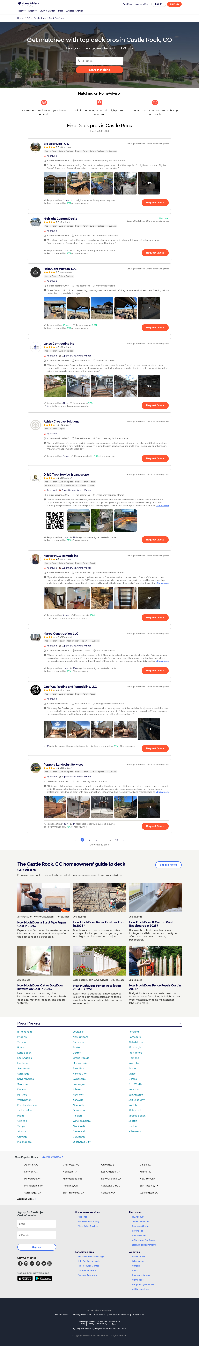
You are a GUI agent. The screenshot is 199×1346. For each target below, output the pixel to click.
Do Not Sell (102, 1323)
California (91, 1323)
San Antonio (135, 1094)
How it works (138, 1256)
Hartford (22, 1094)
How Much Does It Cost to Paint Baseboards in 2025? (151, 923)
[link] (99, 147)
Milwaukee (134, 1131)
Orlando (22, 1120)
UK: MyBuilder (138, 1314)
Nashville (133, 1063)
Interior (21, 10)
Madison (133, 1126)
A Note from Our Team (143, 1240)
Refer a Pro (137, 1231)
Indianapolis (24, 1141)
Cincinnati (79, 1126)
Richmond (134, 1110)
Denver (21, 1089)
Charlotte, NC (71, 1164)
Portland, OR (70, 1185)
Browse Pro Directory (89, 1221)
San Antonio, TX (149, 1185)
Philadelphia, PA (33, 1185)
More (60, 10)
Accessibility (114, 1323)
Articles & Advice (74, 10)
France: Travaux (62, 1314)
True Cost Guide (140, 1221)
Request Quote (155, 202)
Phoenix (22, 1037)
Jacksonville (24, 1110)
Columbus (79, 1136)
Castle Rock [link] (40, 18)
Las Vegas (79, 1084)
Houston (133, 1089)
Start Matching (99, 70)
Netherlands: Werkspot (119, 1314)
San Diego (23, 1073)
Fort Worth (135, 1084)
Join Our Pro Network (89, 1261)
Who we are (138, 1261)
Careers (136, 1265)
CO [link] (28, 18)
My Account (138, 1217)
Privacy (82, 1323)
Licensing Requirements (144, 1245)
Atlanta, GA (31, 1164)
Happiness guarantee (143, 1284)
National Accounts (87, 1275)
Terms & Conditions (117, 1328)
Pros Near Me (139, 1235)
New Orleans (80, 1037)
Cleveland (79, 1131)
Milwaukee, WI (32, 1178)
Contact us (137, 1279)
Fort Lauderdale (27, 1105)
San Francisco (25, 1079)
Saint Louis (79, 1079)
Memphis (133, 1058)
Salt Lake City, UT (111, 1185)
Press (135, 1270)
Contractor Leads (87, 1270)
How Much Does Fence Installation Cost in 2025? (97, 987)
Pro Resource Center (88, 1265)
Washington (24, 1099)
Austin (132, 1068)
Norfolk (132, 1105)
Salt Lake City (136, 1099)
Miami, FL (145, 1171)
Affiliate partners (140, 1289)
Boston (77, 1047)
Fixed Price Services (88, 1226)
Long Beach (24, 1052)
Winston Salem (82, 1120)
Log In (158, 4)
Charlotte (78, 1105)
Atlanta (21, 1131)
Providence (135, 1052)
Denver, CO (31, 1171)
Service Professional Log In (91, 1256)
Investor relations (141, 1275)
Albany (77, 1089)
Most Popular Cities (26, 1157)
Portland (133, 1031)
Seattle (132, 1120)
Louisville (78, 1031)
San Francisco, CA (73, 1192)
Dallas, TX (145, 1164)
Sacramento (24, 1068)
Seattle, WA (108, 1192)
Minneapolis (80, 1063)
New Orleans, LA (111, 1178)
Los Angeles (24, 1058)
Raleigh (77, 1115)
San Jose (22, 1084)
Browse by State (51, 1157)
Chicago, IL (108, 1164)
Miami (20, 1115)
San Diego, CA (32, 1192)
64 (116, 839)
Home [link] (20, 18)
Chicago (22, 1136)
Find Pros (82, 1217)
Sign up (36, 1247)
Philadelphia (135, 1042)
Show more (163, 505)
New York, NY (148, 1178)
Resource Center (140, 1226)
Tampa (21, 1126)
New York (78, 1094)
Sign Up (174, 4)
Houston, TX (70, 1171)
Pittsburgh (134, 1047)
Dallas (131, 1073)
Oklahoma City (81, 1141)
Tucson (21, 1042)
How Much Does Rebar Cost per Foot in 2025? (99, 923)
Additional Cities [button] (25, 1199)
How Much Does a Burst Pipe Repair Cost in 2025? (42, 924)
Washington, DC (149, 1192)
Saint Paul (78, 1068)
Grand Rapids (81, 1058)
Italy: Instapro (100, 1314)
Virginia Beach (137, 1115)
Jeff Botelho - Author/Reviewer (35, 917)
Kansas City (80, 1073)
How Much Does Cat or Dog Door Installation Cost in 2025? (40, 987)
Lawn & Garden (47, 10)
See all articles (168, 864)
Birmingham (24, 1031)
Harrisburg (134, 1037)
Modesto (22, 1063)
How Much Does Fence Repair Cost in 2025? (155, 987)
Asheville (78, 1099)
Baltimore (78, 1042)
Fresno (21, 1047)
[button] (55, 183)
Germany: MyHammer (81, 1314)
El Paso (132, 1079)
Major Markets (28, 1023)
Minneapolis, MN (72, 1178)
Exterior (32, 10)
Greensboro (80, 1110)
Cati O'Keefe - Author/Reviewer (91, 980)
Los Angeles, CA (110, 1171)
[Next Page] (124, 840)
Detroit (77, 1052)
